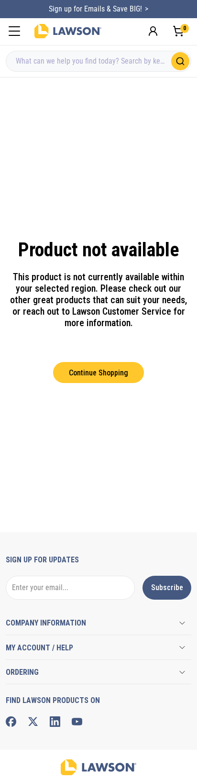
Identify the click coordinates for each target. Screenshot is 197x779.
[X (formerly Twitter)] (33, 721)
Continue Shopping (98, 372)
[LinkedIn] (55, 721)
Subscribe (167, 587)
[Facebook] (11, 721)
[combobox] (98, 61)
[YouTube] (77, 721)
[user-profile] (153, 31)
